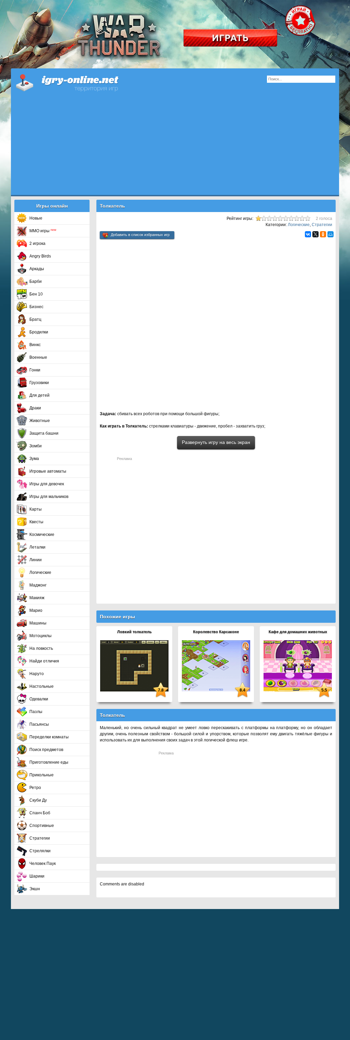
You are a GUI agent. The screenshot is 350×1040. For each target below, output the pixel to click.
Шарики (36, 876)
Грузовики (39, 382)
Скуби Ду (38, 800)
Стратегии (39, 838)
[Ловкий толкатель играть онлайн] (134, 665)
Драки (35, 408)
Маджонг (37, 585)
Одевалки (38, 699)
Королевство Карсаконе (216, 632)
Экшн (34, 888)
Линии (35, 559)
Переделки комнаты (49, 737)
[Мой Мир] (330, 234)
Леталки (37, 547)
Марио (35, 610)
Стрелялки (40, 850)
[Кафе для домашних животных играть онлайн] (298, 665)
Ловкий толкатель (134, 632)
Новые (35, 218)
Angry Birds (40, 256)
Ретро (35, 787)
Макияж (36, 597)
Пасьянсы (39, 724)
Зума (34, 458)
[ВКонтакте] (308, 234)
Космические (41, 534)
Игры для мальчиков (48, 496)
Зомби (35, 446)
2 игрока (37, 243)
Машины (37, 623)
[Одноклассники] (323, 234)
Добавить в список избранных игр (140, 235)
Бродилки (38, 332)
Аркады (36, 268)
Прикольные (41, 775)
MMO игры (42, 231)
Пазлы (35, 711)
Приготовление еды (48, 762)
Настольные (41, 686)
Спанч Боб (39, 813)
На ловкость (41, 648)
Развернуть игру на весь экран (216, 442)
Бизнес (36, 306)
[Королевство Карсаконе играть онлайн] (216, 665)
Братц (35, 319)
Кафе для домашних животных (298, 632)
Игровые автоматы (47, 471)
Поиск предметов (46, 749)
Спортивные (41, 825)
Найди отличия (44, 661)
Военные (38, 357)
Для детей (39, 395)
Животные (39, 420)
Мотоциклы (40, 635)
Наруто (36, 673)
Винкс (35, 344)
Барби (35, 281)
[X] (315, 234)
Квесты (36, 521)
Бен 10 (36, 294)
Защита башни (43, 433)
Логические (40, 572)
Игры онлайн (76, 82)
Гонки (34, 370)
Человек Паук (42, 863)
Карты (35, 509)
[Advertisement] (175, 147)
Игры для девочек (46, 484)
